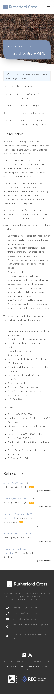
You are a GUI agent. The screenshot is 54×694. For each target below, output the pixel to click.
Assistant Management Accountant (19, 533)
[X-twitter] (30, 654)
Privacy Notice (12, 666)
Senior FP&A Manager (13, 483)
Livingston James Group (40, 661)
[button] (48, 7)
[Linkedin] (24, 654)
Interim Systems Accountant (16, 498)
